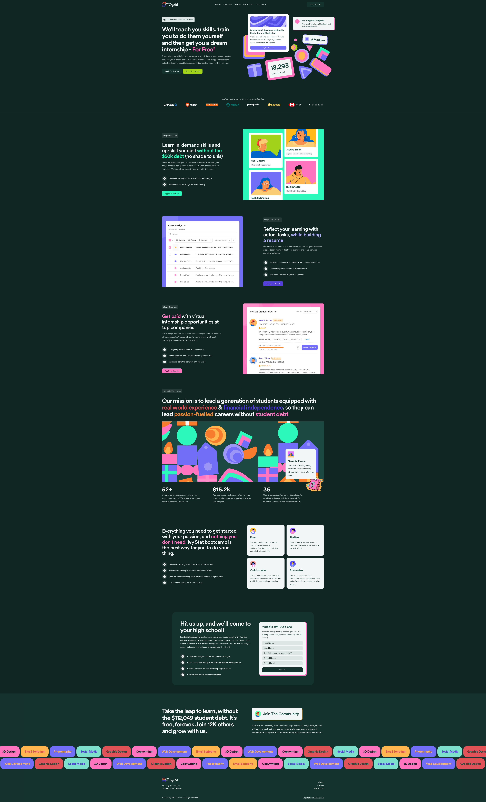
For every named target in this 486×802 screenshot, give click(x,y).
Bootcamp (227, 4)
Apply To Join (315, 4)
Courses (237, 4)
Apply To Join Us (172, 71)
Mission (218, 4)
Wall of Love (248, 4)
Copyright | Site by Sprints (313, 798)
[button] (261, 4)
